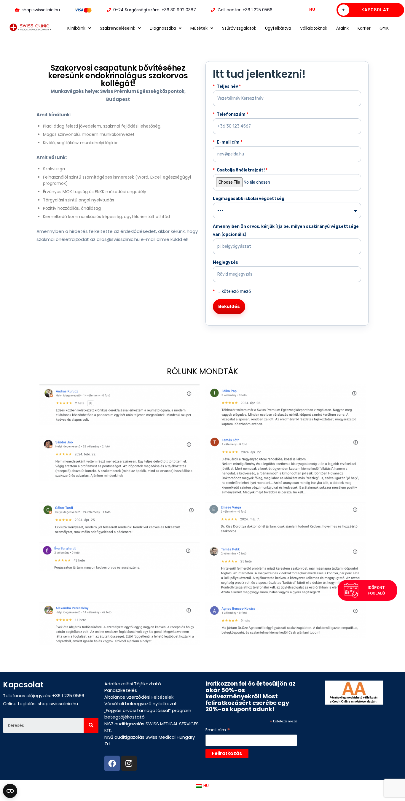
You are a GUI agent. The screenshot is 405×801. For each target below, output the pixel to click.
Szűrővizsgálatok (239, 28)
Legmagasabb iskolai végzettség (248, 198)
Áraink (342, 28)
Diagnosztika (163, 28)
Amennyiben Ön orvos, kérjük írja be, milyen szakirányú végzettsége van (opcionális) (286, 230)
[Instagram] (129, 763)
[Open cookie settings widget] (10, 791)
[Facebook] (112, 763)
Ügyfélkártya (278, 28)
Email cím (217, 730)
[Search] (91, 725)
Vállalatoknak (313, 28)
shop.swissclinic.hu (58, 703)
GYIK (384, 28)
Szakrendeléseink (117, 28)
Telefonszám (232, 114)
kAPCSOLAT (365, 9)
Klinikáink (76, 28)
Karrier (364, 28)
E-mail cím (229, 142)
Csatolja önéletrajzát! (241, 170)
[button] (367, 590)
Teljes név (228, 86)
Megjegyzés (225, 262)
